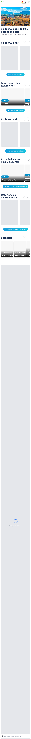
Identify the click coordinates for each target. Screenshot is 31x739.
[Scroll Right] (28, 42)
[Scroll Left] (24, 42)
